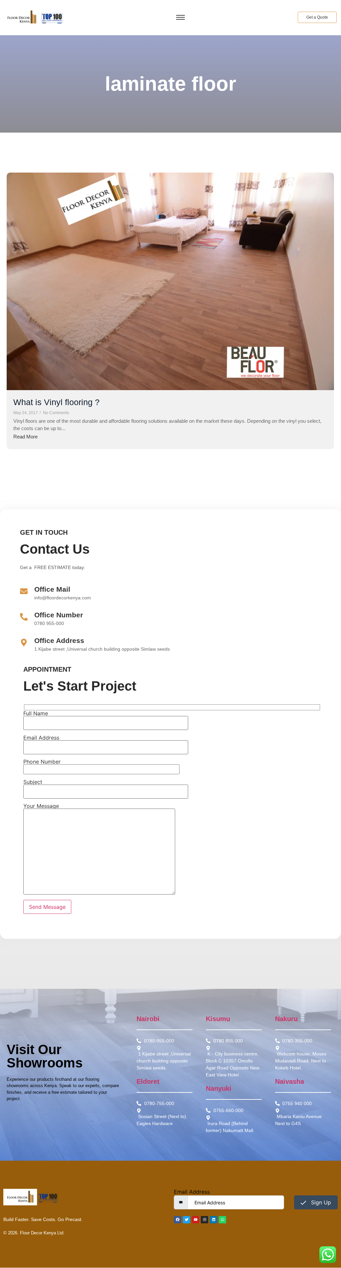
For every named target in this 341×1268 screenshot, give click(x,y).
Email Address (41, 738)
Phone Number (42, 762)
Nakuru (286, 1018)
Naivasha (289, 1081)
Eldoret (148, 1081)
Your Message (41, 806)
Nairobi (148, 1018)
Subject (32, 782)
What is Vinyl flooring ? (56, 402)
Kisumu (218, 1018)
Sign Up (320, 1202)
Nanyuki (218, 1088)
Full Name (35, 714)
